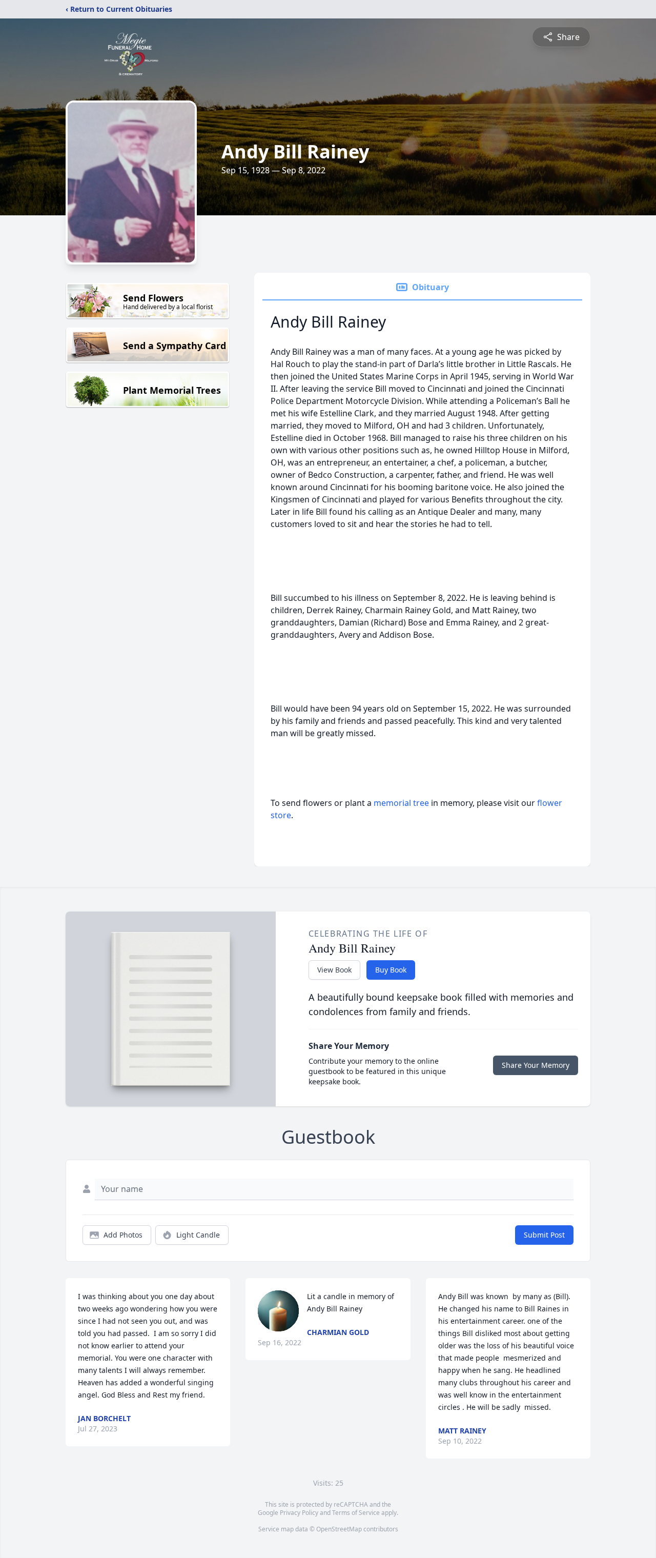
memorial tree (401, 802)
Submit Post (544, 1235)
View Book (334, 970)
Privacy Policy (299, 1512)
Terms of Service (356, 1512)
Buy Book (390, 970)
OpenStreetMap (339, 1529)
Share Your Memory (535, 1065)
